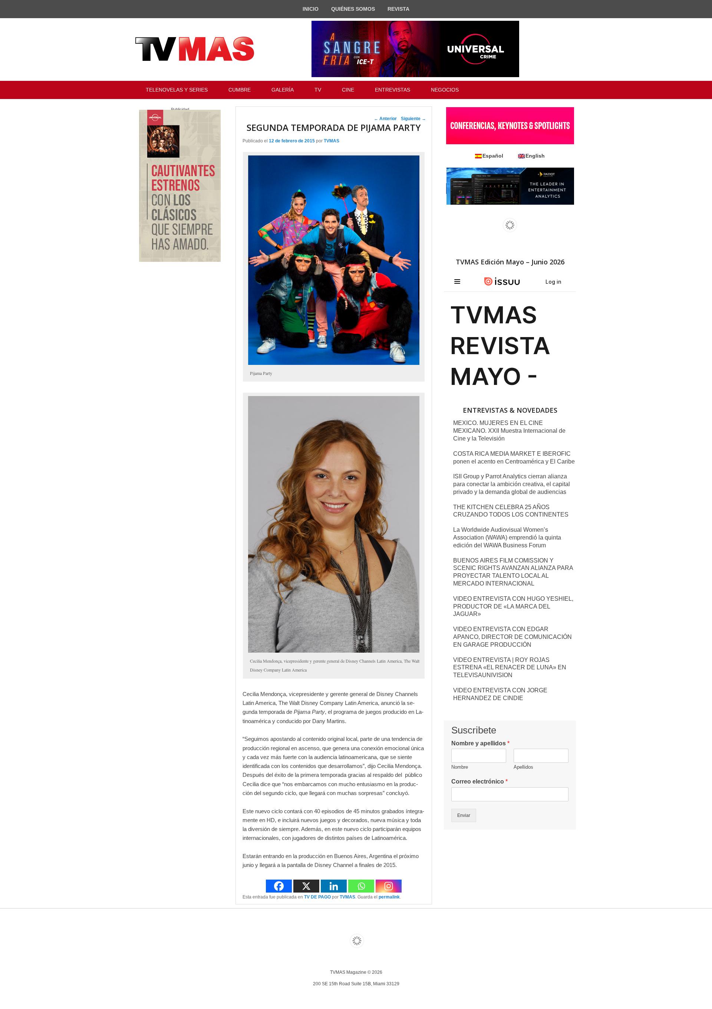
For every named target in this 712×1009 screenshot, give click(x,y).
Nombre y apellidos (480, 743)
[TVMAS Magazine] (194, 49)
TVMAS (331, 141)
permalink (389, 897)
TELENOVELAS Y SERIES (177, 90)
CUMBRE (239, 90)
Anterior (385, 118)
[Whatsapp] (361, 886)
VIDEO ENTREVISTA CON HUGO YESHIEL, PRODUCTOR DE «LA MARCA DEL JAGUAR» (513, 606)
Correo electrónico (479, 781)
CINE (348, 90)
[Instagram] (389, 886)
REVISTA (398, 9)
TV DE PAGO (317, 897)
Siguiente (413, 118)
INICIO (311, 9)
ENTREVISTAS (392, 90)
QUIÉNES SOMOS (353, 9)
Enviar (463, 815)
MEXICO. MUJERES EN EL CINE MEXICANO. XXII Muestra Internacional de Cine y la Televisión (509, 431)
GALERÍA (282, 90)
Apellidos (523, 767)
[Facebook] (279, 886)
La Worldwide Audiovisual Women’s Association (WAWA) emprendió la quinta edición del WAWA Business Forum (507, 537)
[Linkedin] (334, 886)
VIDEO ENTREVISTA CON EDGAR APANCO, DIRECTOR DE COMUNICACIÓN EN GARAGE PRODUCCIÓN (512, 637)
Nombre (459, 767)
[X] (306, 886)
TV (317, 90)
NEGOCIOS (445, 90)
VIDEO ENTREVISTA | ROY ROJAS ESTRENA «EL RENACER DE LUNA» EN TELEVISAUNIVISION (509, 668)
